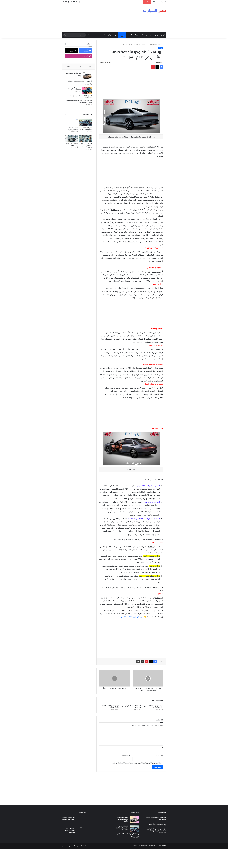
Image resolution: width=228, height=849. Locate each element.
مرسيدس (148, 35)
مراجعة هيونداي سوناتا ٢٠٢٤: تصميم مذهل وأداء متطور (153, 707)
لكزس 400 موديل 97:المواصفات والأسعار (86, 129)
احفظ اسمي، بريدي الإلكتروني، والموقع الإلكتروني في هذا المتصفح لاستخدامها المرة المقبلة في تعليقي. (137, 763)
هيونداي (123, 35)
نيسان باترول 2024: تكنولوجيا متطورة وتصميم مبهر (156, 818)
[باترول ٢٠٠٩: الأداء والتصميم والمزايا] (71, 122)
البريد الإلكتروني (159, 755)
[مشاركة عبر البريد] (142, 661)
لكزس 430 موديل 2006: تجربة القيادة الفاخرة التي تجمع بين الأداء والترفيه (78, 101)
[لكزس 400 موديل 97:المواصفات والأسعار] (85, 122)
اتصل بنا (89, 846)
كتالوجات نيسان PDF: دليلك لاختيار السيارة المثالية (86, 146)
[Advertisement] (96, 18)
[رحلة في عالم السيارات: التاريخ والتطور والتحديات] (81, 821)
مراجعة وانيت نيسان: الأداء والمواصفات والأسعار (122, 819)
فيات (103, 35)
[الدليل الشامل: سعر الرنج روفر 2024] (87, 75)
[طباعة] (138, 661)
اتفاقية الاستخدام (81, 846)
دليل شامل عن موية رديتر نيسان (157, 824)
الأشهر (89, 66)
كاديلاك (130, 35)
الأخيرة (79, 66)
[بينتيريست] (153, 67)
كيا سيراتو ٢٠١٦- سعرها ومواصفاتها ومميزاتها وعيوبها (80, 82)
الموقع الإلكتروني (126, 755)
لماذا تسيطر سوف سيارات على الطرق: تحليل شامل (70, 830)
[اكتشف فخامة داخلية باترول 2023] (71, 138)
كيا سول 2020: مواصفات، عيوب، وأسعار (81, 96)
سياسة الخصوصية (71, 846)
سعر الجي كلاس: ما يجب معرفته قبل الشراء (74, 89)
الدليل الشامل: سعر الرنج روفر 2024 (73, 74)
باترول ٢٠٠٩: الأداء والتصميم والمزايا (73, 129)
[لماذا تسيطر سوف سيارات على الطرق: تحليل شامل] (81, 832)
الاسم (161, 748)
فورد (116, 35)
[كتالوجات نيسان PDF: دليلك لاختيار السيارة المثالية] (85, 138)
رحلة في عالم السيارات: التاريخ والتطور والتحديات (68, 818)
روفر (109, 35)
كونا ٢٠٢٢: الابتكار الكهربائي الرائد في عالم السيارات (131, 707)
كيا (142, 35)
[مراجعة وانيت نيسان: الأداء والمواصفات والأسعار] (134, 819)
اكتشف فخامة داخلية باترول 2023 (72, 145)
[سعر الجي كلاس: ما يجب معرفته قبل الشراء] (87, 90)
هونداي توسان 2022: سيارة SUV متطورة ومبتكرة (110, 707)
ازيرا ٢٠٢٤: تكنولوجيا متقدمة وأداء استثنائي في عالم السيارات (128, 835)
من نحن (64, 846)
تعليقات (67, 66)
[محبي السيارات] (154, 10)
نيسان (156, 35)
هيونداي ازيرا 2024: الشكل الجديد (129, 617)
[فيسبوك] (161, 67)
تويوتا (136, 35)
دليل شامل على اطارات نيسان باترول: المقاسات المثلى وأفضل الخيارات (156, 830)
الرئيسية (163, 35)
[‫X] (157, 67)
